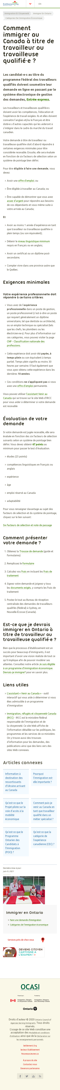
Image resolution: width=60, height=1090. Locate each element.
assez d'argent (15, 200)
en (40, 4)
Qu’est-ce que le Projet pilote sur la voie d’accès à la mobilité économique (15, 810)
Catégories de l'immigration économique (24, 18)
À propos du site (30, 1060)
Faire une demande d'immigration (25, 920)
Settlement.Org (30, 1046)
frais (24, 571)
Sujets (31, 4)
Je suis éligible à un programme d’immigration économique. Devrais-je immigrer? (29, 668)
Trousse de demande (31, 551)
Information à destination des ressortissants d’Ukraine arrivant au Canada (15, 781)
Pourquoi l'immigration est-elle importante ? (43, 777)
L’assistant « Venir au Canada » (24, 693)
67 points (37, 444)
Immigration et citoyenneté (17, 13)
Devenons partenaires (30, 1068)
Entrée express (37, 99)
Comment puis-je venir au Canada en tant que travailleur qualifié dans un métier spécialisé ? (43, 810)
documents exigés (21, 587)
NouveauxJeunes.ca (30, 1054)
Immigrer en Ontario (42, 13)
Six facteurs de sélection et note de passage (27, 525)
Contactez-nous (30, 1064)
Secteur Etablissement (30, 1050)
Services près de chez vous (21, 939)
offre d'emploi (26, 180)
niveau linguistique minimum (34, 241)
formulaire (28, 563)
